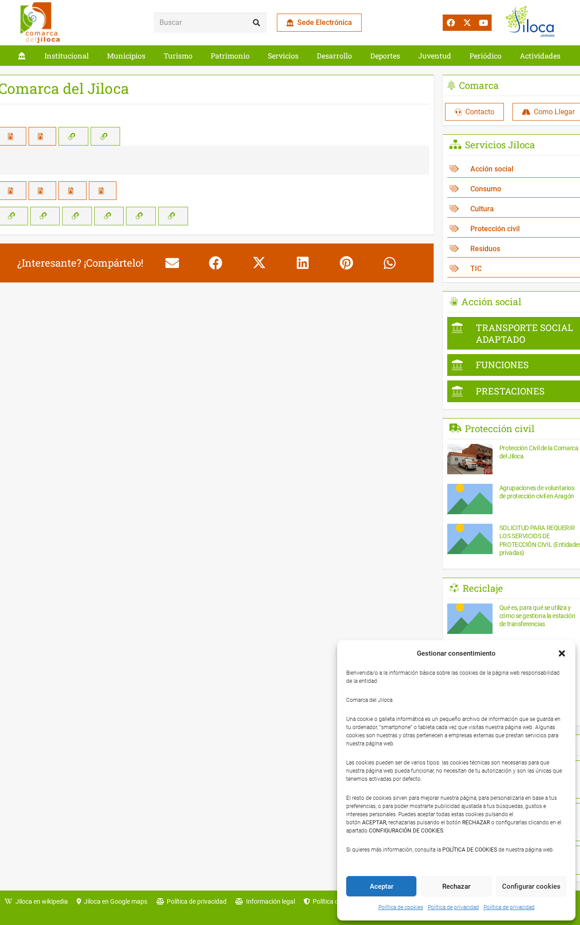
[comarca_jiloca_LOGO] (40, 22)
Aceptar (381, 886)
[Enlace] (21, 55)
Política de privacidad (453, 907)
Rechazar (456, 886)
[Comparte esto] (215, 263)
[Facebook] (451, 23)
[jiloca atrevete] (532, 22)
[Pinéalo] (346, 263)
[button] (561, 653)
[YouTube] (483, 23)
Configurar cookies (531, 886)
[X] (467, 23)
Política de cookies (400, 907)
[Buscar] (256, 23)
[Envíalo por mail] (172, 263)
